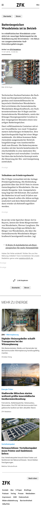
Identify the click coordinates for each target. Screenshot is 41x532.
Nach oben (33, 478)
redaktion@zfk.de (26, 258)
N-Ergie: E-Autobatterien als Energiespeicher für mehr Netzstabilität (22, 246)
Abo (37, 5)
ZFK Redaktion (15, 49)
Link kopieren (22, 280)
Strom (18, 16)
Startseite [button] (20, 5)
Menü (3, 5)
